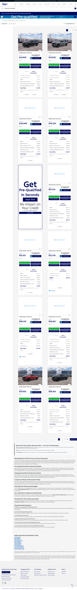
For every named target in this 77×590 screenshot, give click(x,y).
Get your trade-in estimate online (59, 494)
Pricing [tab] (33, 71)
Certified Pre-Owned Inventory (40, 575)
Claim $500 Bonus (36, 67)
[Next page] (75, 16)
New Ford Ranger (17, 538)
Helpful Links (52, 569)
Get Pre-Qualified (30, 212)
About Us (63, 573)
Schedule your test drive (19, 501)
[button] (39, 51)
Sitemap (22, 588)
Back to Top (73, 439)
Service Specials (51, 575)
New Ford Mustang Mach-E (19, 545)
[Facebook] (3, 583)
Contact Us (7, 572)
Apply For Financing (25, 571)
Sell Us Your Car (51, 571)
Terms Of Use (18, 588)
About (63, 569)
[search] (75, 4)
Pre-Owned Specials (25, 578)
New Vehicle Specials (25, 576)
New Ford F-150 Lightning (18, 546)
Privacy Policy (13, 588)
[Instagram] (5, 583)
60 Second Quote (25, 67)
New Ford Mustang (17, 544)
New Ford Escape (17, 537)
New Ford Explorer (17, 542)
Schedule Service (51, 573)
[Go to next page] (73, 30)
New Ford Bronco (17, 539)
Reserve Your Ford (24, 573)
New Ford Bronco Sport (18, 540)
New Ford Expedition (18, 543)
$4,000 (38, 345)
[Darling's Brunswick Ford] (7, 4)
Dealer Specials (24, 575)
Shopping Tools (25, 569)
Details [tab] (26, 71)
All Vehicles (37, 569)
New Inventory (37, 571)
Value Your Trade (37, 64)
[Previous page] (1, 16)
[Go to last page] (75, 30)
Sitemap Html (27, 588)
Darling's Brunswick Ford (6, 588)
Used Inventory (37, 573)
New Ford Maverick (17, 541)
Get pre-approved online (23, 489)
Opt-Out (36, 588)
